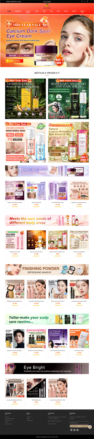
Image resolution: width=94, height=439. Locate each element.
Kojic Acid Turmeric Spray (36, 251)
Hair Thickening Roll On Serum (57, 350)
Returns (6, 422)
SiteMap (28, 418)
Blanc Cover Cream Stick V (57, 301)
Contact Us (29, 416)
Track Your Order (8, 423)
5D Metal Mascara (36, 399)
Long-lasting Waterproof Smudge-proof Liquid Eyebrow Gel (15, 399)
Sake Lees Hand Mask (79, 251)
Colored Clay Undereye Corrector (79, 202)
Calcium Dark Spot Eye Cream (14, 202)
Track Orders (47, 1)
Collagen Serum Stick (15, 251)
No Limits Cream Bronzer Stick (36, 301)
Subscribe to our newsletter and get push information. (78, 417)
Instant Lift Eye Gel (36, 202)
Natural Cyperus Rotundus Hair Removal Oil (58, 251)
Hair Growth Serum (79, 350)
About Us (82, 11)
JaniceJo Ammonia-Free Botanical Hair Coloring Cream (15, 350)
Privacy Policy (8, 420)
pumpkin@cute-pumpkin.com (55, 420)
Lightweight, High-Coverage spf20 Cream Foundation (15, 301)
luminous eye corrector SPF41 (79, 301)
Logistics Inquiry (30, 420)
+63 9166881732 (52, 423)
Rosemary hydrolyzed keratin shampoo (36, 350)
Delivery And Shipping (9, 418)
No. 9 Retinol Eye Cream (58, 202)
